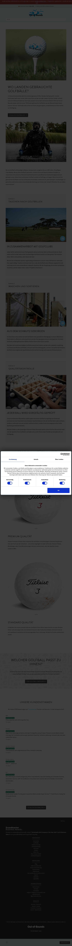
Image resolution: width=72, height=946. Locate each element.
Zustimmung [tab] (13, 459)
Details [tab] (36, 459)
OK (58, 490)
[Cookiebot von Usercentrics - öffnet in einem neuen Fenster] (62, 454)
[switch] (27, 483)
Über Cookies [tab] (59, 459)
